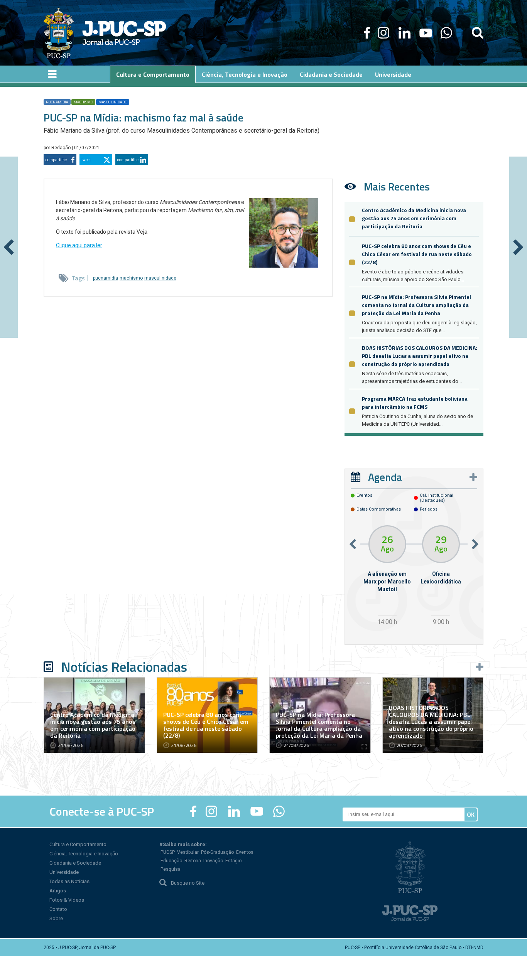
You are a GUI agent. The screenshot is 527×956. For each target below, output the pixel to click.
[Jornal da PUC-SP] (105, 33)
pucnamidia (57, 102)
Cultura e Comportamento (77, 844)
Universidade (64, 872)
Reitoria (192, 860)
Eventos (244, 852)
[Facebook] (367, 33)
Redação (61, 147)
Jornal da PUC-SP (124, 33)
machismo (83, 102)
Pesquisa (170, 869)
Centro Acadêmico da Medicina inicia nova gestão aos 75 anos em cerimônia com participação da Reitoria (414, 218)
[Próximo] (518, 247)
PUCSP (167, 852)
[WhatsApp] (446, 33)
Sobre (56, 918)
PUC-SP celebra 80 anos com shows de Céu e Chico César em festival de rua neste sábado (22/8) (417, 254)
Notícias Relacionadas (124, 666)
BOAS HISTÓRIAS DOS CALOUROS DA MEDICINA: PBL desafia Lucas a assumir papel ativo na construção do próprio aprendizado (419, 356)
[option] (387, 576)
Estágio (233, 860)
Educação (171, 860)
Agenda (385, 477)
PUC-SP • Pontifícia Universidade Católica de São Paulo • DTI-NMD (414, 947)
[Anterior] (9, 247)
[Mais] (473, 477)
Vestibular (188, 852)
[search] (477, 33)
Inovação (213, 860)
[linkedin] (404, 33)
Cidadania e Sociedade (75, 863)
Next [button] (475, 544)
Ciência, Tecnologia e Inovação (83, 854)
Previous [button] (352, 544)
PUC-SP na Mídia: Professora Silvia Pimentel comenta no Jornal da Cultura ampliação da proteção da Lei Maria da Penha (416, 305)
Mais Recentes (397, 186)
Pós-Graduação (217, 852)
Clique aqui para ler (79, 245)
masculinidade (112, 102)
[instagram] (383, 33)
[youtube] (425, 33)
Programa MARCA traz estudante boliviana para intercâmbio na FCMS (415, 403)
